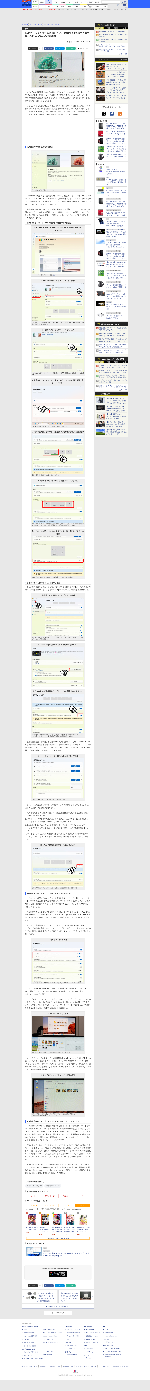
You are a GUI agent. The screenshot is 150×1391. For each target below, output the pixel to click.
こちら (55, 275)
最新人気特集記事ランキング (111, 324)
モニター (61, 9)
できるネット (28, 1355)
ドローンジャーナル (30, 1342)
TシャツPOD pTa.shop (112, 1348)
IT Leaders (27, 1339)
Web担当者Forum (29, 1333)
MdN (85, 1346)
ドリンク (66, 1205)
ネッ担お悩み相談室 (30, 1346)
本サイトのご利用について (29, 1366)
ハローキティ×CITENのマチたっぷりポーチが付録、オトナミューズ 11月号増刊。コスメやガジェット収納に (113, 387)
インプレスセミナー (48, 1339)
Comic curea (109, 1333)
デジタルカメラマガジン (31, 1352)
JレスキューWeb (91, 1339)
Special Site (105, 60)
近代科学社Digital (72, 1354)
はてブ (61, 48)
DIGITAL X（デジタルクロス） (52, 1342)
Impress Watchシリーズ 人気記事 (112, 359)
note (72, 48)
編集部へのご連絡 (68, 1366)
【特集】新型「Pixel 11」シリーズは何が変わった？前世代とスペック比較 (116, 416)
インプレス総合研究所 (30, 1336)
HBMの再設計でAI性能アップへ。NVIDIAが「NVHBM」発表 (116, 182)
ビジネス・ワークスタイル (34, 1186)
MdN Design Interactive (93, 1352)
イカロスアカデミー (92, 1342)
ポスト (34, 48)
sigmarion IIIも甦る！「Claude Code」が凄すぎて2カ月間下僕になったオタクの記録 (112, 336)
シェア (50, 48)
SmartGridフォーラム (49, 1329)
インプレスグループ (104, 1366)
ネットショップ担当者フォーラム (52, 1333)
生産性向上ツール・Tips (53, 1186)
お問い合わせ (44, 1366)
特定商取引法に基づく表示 (121, 1366)
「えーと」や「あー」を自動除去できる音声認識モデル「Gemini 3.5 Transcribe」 (116, 245)
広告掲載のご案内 (55, 1366)
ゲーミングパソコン (73, 9)
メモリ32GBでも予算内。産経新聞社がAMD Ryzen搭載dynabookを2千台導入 (116, 82)
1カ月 (124, 28)
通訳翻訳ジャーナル (92, 1336)
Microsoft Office (111, 9)
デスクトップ (49, 1196)
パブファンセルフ (110, 1342)
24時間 (108, 28)
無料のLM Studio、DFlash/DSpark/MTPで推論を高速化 (115, 171)
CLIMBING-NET (71, 1348)
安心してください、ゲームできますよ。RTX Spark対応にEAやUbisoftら (116, 234)
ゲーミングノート (87, 9)
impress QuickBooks (111, 1336)
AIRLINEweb (90, 1329)
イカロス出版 (88, 1326)
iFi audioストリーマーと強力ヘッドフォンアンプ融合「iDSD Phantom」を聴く (116, 90)
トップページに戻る (58, 1313)
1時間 (99, 28)
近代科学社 (68, 1352)
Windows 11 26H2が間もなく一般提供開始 (112, 31)
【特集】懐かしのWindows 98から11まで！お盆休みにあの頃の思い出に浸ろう (116, 432)
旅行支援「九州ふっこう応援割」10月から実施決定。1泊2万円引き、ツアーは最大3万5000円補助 (113, 372)
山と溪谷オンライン (73, 1345)
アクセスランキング (107, 25)
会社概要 (93, 1366)
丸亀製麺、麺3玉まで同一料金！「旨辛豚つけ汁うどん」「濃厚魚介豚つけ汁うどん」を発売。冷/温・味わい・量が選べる (112, 377)
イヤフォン (33, 1205)
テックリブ (87, 1355)
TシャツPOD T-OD (73, 1336)
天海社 (107, 1329)
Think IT (26, 1329)
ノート (33, 1196)
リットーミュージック (73, 1329)
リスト (40, 48)
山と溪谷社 (68, 1342)
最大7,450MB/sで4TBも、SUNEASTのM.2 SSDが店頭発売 (116, 307)
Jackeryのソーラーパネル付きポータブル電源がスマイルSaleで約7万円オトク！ (116, 296)
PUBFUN (106, 1339)
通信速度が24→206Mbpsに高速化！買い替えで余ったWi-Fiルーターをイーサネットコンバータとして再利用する (113, 330)
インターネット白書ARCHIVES (33, 1358)
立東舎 (69, 1339)
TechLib (88, 1358)
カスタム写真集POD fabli (113, 1351)
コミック (83, 1205)
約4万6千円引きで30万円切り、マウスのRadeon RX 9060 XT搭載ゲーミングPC (115, 141)
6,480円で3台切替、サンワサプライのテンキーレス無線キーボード (116, 193)
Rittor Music (68, 1326)
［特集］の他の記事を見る (58, 1306)
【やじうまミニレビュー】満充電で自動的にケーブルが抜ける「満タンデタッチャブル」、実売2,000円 (113, 46)
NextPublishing (47, 1354)
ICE (104, 1326)
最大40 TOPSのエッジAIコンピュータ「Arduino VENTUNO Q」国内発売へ (116, 224)
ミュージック (49, 1205)
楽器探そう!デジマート (73, 1333)
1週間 (116, 28)
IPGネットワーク (108, 1345)
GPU (96, 9)
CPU (102, 9)
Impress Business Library (50, 1336)
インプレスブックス (48, 1351)
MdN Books (89, 1348)
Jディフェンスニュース (93, 1333)
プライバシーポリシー (82, 1366)
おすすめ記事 (105, 394)
